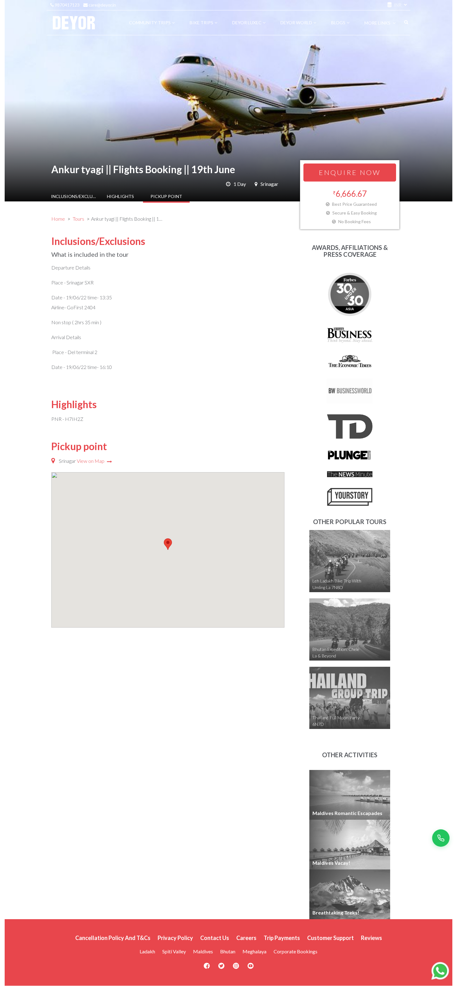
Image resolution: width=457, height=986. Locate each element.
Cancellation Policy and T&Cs (112, 937)
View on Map (91, 461)
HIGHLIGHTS (120, 196)
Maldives (203, 951)
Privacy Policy (175, 937)
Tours (78, 219)
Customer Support (330, 937)
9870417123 (67, 4)
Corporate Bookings (295, 951)
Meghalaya (254, 951)
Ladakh (147, 951)
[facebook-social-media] (207, 968)
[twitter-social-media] (221, 968)
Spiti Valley (174, 951)
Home (58, 219)
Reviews (371, 937)
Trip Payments (282, 937)
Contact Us (214, 937)
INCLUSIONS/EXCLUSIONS (74, 196)
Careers (246, 937)
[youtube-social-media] (250, 968)
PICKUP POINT (166, 196)
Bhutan (227, 951)
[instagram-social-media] (236, 968)
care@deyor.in (102, 4)
